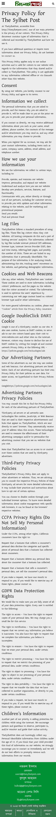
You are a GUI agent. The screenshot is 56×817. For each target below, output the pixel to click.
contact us (10, 56)
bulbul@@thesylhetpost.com (28, 785)
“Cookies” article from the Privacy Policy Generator (27, 309)
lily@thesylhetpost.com (28, 799)
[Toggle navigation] (3, 3)
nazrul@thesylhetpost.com (28, 774)
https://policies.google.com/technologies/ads (23, 351)
